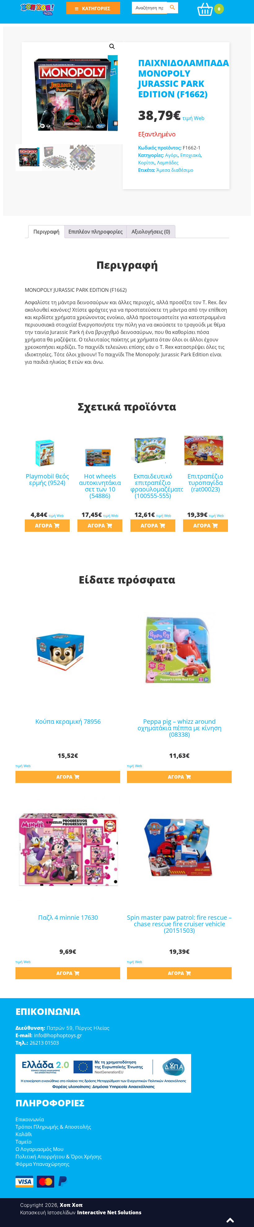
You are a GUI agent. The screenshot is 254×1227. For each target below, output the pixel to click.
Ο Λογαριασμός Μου (39, 1149)
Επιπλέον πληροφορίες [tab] (95, 231)
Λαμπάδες (167, 162)
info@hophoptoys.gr (58, 1035)
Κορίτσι (146, 162)
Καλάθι (23, 1134)
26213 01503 (44, 1042)
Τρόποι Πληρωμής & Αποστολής (53, 1126)
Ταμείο (23, 1141)
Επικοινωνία (29, 1119)
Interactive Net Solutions (109, 1212)
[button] (112, 46)
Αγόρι (171, 155)
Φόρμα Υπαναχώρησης (42, 1164)
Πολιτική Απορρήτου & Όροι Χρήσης (58, 1156)
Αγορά (43, 525)
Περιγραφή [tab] (46, 231)
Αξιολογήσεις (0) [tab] (151, 231)
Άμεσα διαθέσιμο (174, 170)
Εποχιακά (190, 155)
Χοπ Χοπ (71, 1205)
